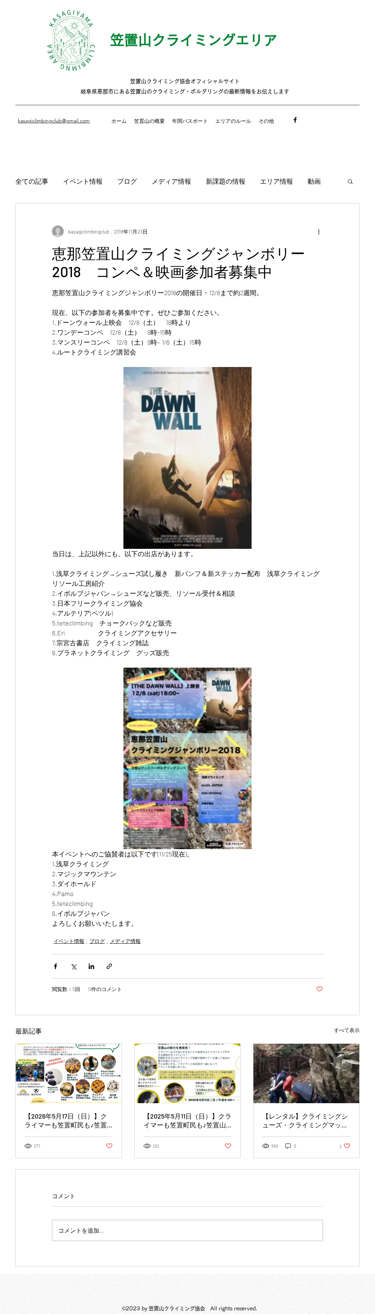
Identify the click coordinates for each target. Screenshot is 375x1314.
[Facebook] (295, 120)
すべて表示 (347, 1030)
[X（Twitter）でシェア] (73, 966)
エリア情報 (276, 181)
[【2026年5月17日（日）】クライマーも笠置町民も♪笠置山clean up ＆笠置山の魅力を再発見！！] (69, 1073)
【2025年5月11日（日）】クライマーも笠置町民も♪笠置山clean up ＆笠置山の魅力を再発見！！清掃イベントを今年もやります (187, 1121)
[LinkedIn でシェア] (91, 966)
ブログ (127, 181)
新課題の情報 (225, 181)
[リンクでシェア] (109, 966)
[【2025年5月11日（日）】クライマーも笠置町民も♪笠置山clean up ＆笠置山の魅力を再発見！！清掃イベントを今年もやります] (188, 1073)
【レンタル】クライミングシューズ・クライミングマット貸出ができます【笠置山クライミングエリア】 (305, 1121)
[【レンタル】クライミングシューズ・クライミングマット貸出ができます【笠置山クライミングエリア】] (306, 1073)
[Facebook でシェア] (55, 966)
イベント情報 (83, 181)
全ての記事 (31, 181)
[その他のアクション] (318, 231)
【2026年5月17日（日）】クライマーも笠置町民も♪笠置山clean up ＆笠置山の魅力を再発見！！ (67, 1121)
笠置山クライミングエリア (193, 40)
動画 (314, 181)
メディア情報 (171, 181)
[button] (350, 181)
